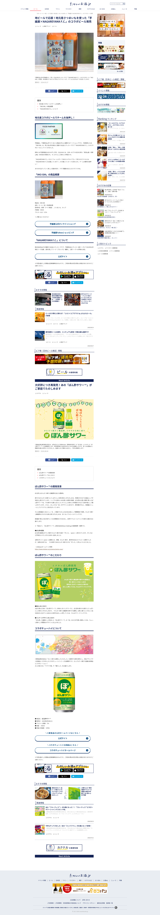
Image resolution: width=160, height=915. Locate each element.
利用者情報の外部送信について (72, 903)
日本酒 (47, 9)
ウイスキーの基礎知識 (111, 248)
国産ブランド (47, 26)
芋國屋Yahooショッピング (62, 233)
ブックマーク (78, 91)
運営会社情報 (101, 903)
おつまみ (102, 9)
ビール (36, 9)
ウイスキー (69, 9)
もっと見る (120, 71)
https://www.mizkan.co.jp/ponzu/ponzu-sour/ (49, 549)
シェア (52, 91)
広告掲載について (75, 900)
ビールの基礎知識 (103, 253)
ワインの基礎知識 (115, 250)
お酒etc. (113, 9)
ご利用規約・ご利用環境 (54, 903)
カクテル (39, 393)
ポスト (65, 91)
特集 (135, 9)
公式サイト (62, 256)
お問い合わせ (86, 900)
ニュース (124, 9)
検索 (124, 4)
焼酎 (80, 9)
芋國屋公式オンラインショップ (63, 224)
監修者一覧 (109, 903)
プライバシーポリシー (89, 903)
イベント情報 (24, 9)
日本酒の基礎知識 (103, 250)
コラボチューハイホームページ (63, 750)
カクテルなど (91, 9)
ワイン (58, 9)
